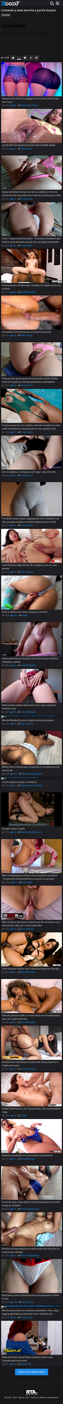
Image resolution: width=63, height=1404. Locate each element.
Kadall (24, 615)
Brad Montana (28, 292)
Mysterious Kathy (29, 105)
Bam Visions (27, 572)
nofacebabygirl (28, 665)
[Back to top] (57, 1397)
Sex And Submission (31, 832)
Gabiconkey (26, 148)
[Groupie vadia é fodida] (31, 809)
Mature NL (26, 1364)
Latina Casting (28, 1069)
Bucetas (6, 15)
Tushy (24, 1115)
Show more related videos (31, 1372)
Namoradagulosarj (29, 1209)
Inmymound (26, 199)
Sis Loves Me (27, 929)
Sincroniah (26, 882)
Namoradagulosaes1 (32, 773)
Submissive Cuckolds (31, 785)
